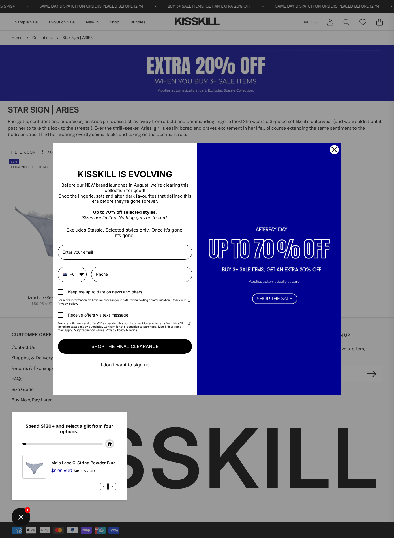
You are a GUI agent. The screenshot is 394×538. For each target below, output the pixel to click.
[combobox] (72, 274)
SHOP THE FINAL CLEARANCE (125, 346)
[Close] (334, 150)
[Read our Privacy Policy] (189, 300)
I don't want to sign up (125, 365)
